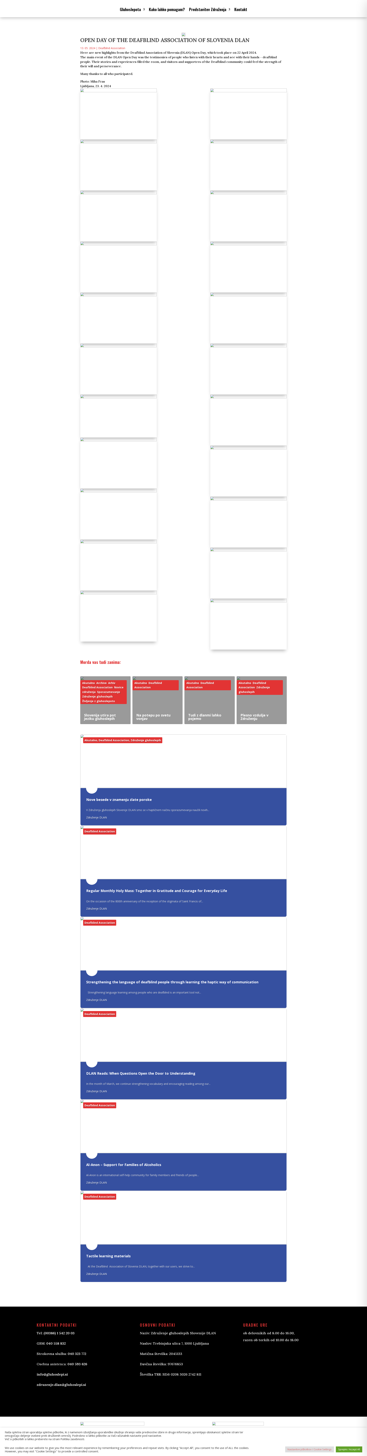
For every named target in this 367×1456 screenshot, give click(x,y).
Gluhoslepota (130, 9)
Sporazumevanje (108, 692)
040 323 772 (77, 1353)
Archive (101, 683)
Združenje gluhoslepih (97, 696)
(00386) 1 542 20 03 (59, 1333)
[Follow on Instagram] (162, 1393)
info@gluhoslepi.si (52, 1374)
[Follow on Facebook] (147, 1393)
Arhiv (111, 683)
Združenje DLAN (96, 817)
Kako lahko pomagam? (167, 9)
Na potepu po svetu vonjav (153, 717)
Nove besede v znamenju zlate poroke (119, 799)
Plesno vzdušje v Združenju (254, 717)
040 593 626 (77, 1364)
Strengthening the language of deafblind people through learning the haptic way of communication (172, 982)
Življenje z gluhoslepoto (98, 701)
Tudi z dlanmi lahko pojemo (204, 717)
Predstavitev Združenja (207, 9)
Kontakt (240, 9)
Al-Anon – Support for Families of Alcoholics (123, 1164)
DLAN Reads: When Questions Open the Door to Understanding (140, 1073)
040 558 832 (56, 1343)
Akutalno (88, 683)
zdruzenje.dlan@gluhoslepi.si (61, 1384)
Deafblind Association (111, 48)
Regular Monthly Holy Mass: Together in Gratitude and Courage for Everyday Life (156, 891)
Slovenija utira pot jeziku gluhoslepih (100, 717)
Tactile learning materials (108, 1256)
